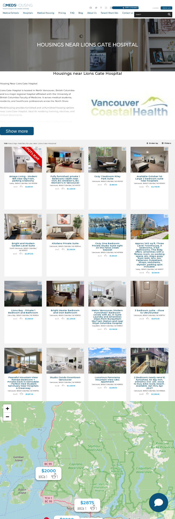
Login (156, 8)
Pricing (62, 13)
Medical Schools (11, 13)
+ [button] (7, 408)
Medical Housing (45, 13)
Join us (166, 8)
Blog (80, 13)
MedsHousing (17, 5)
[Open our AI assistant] (158, 502)
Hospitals (28, 13)
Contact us (127, 13)
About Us (92, 13)
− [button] (7, 416)
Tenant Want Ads (109, 13)
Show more (17, 131)
